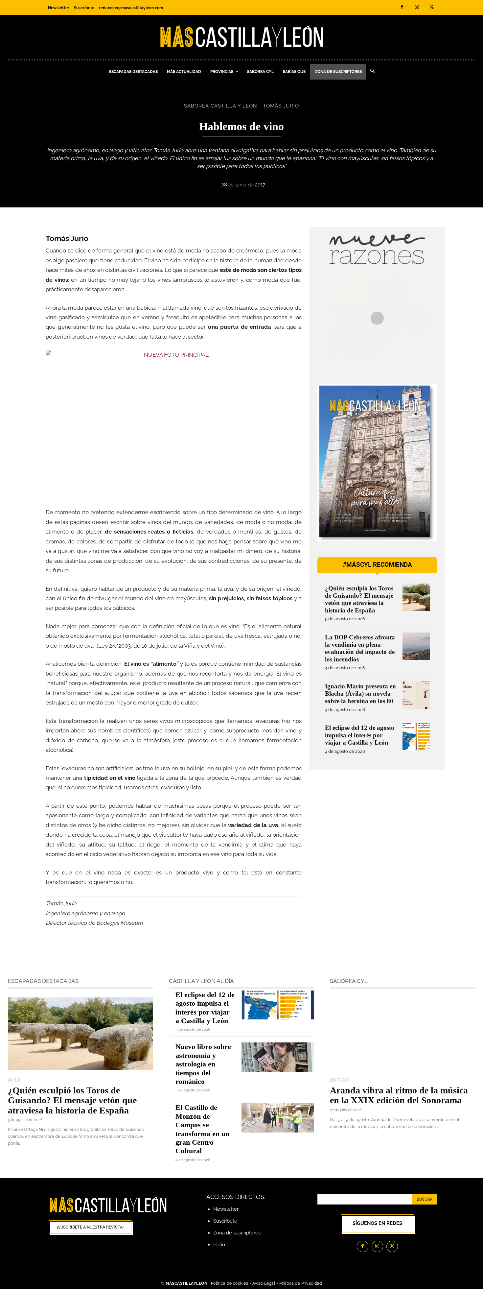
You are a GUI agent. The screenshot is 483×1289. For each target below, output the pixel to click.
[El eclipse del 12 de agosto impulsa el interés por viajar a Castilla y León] (416, 736)
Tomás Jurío (281, 106)
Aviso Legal (264, 1283)
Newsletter (226, 1209)
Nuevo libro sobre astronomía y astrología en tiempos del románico (203, 1064)
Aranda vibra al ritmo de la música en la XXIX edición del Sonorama (399, 1095)
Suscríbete (225, 1221)
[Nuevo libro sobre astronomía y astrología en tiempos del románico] (278, 1056)
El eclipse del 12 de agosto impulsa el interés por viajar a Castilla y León (359, 735)
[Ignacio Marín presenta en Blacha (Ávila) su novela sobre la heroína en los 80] (416, 695)
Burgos (339, 1080)
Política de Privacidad (300, 1283)
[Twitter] (431, 7)
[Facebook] (402, 7)
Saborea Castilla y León (220, 106)
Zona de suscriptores (237, 1233)
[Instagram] (417, 7)
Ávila (14, 1080)
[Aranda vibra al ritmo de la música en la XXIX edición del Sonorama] (402, 1033)
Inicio (219, 1245)
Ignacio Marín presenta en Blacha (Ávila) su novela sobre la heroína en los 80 (360, 693)
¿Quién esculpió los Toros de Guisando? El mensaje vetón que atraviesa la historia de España (359, 599)
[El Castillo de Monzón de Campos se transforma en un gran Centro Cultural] (278, 1117)
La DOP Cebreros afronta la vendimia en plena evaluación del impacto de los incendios (360, 648)
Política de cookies (229, 1283)
